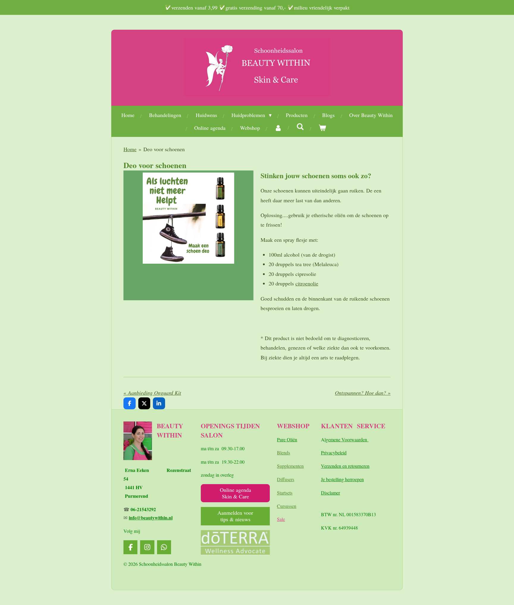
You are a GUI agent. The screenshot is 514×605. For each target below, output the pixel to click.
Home (130, 149)
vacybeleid (336, 452)
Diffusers (285, 479)
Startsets (284, 492)
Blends (283, 452)
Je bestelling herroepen (342, 479)
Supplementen (290, 466)
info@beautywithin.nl (151, 517)
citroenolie (306, 283)
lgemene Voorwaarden (347, 439)
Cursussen (286, 506)
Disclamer (330, 492)
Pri (323, 452)
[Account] (278, 127)
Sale (281, 519)
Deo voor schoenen (164, 149)
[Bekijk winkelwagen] (322, 127)
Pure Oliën (287, 439)
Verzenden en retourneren (345, 466)
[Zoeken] (300, 126)
